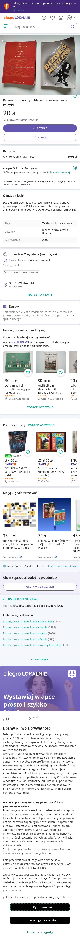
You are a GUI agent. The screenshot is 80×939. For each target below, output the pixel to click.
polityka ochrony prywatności (52, 897)
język (35, 716)
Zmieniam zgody (40, 932)
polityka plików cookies (17, 897)
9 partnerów (64, 781)
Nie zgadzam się (43, 920)
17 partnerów (66, 777)
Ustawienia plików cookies (31, 882)
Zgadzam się (43, 907)
